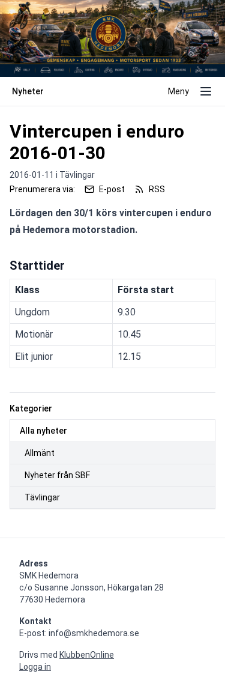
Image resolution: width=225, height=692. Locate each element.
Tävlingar (42, 497)
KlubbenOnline (86, 655)
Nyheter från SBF (57, 475)
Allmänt (40, 453)
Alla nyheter (43, 431)
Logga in (35, 667)
